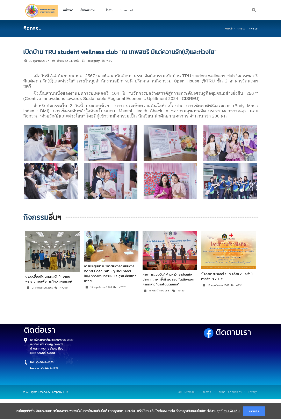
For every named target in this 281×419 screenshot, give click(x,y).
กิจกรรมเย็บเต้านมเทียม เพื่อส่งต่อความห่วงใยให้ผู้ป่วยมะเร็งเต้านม (231, 276)
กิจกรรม (241, 29)
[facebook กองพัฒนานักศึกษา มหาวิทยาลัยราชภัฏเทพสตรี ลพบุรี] (209, 332)
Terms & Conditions (229, 392)
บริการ (107, 10)
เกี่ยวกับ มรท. (87, 10)
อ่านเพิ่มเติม (231, 410)
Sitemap (206, 392)
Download (126, 10)
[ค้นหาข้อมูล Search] (254, 10)
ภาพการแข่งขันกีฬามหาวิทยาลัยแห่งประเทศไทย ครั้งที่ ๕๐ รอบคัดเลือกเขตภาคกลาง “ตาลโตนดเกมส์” (112, 279)
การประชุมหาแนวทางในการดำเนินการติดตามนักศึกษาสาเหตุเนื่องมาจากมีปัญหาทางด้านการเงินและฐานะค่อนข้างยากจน (54, 273)
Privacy (252, 392)
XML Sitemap (186, 392)
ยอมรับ (254, 411)
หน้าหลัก (68, 10)
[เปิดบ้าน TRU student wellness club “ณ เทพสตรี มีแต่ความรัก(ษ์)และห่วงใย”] (51, 143)
